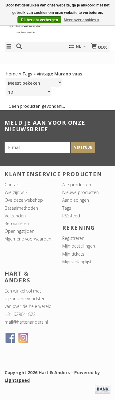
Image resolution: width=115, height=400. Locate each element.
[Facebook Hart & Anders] (10, 338)
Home (12, 74)
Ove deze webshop (24, 200)
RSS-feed (71, 216)
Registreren (73, 238)
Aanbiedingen (75, 200)
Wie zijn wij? (16, 192)
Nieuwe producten (80, 192)
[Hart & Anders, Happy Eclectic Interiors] (31, 26)
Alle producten (76, 185)
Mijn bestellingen (78, 246)
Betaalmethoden (21, 208)
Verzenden (15, 216)
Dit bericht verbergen (39, 20)
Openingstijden (19, 231)
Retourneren (17, 223)
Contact (12, 185)
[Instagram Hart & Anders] (23, 338)
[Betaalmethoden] (102, 388)
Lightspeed (17, 380)
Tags (27, 74)
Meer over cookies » (81, 20)
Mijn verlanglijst (77, 262)
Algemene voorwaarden (28, 239)
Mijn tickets (73, 254)
